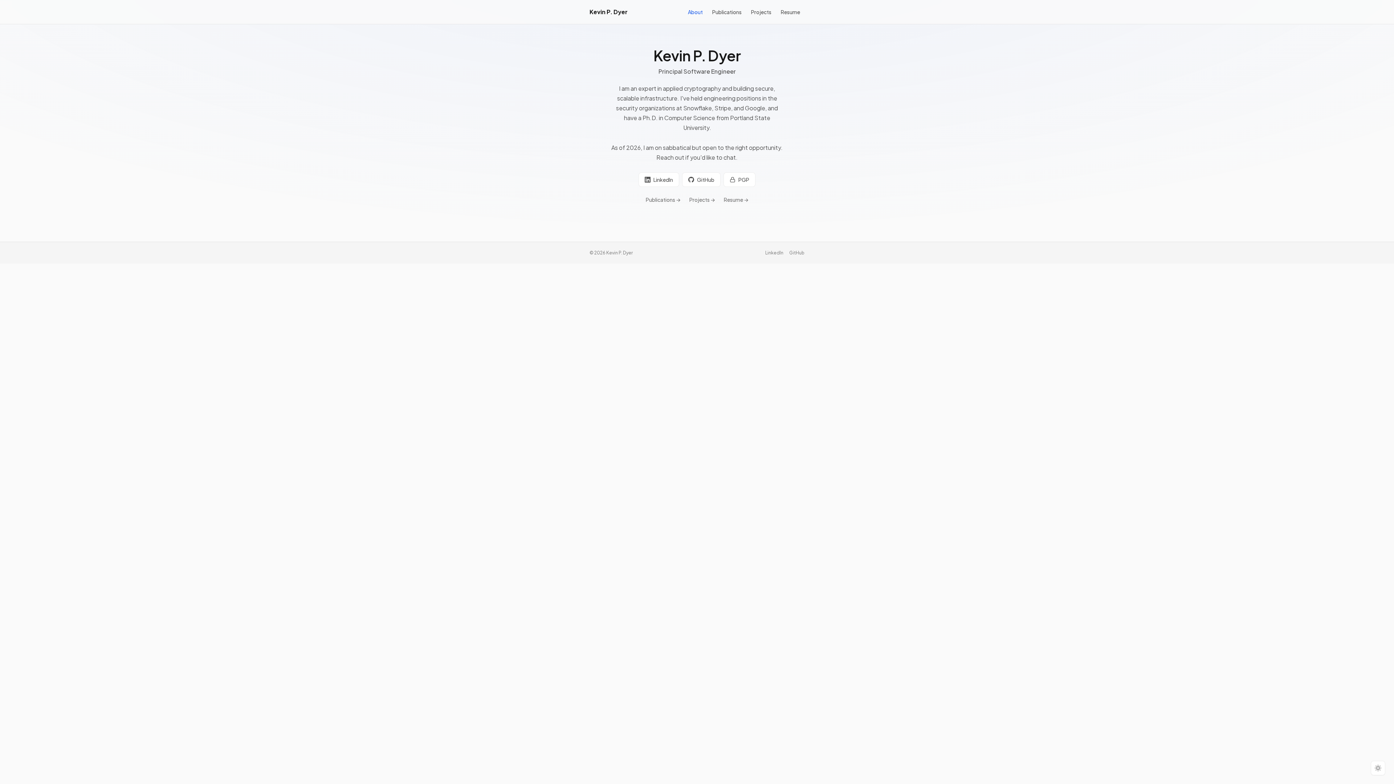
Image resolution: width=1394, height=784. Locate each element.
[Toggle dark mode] (1378, 768)
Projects (761, 12)
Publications (727, 12)
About (695, 12)
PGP (743, 179)
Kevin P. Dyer (609, 12)
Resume (790, 12)
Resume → (736, 199)
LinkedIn (663, 179)
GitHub (705, 179)
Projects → (702, 199)
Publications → (663, 199)
